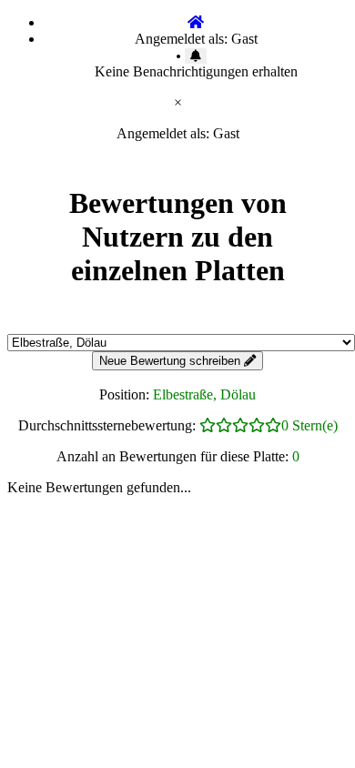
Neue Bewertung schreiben (171, 361)
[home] (196, 22)
